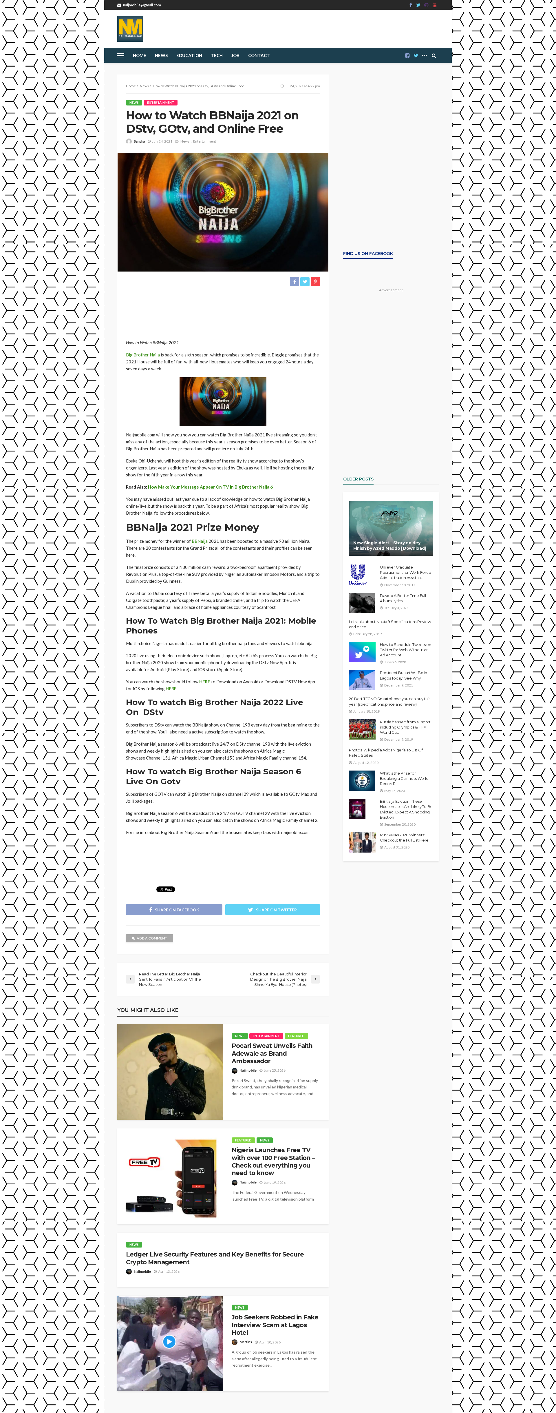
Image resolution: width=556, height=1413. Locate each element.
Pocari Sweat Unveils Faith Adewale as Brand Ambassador (272, 1053)
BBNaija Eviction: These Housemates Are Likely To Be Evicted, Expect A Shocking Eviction (406, 809)
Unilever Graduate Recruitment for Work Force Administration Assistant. (405, 572)
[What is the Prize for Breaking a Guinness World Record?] (362, 781)
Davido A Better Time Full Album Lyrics (403, 598)
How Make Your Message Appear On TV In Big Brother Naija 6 (210, 486)
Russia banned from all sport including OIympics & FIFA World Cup (405, 727)
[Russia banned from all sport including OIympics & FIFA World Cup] (362, 729)
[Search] (434, 55)
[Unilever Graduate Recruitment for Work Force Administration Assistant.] (358, 575)
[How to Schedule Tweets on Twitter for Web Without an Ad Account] (362, 652)
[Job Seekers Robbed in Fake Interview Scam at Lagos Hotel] (170, 1343)
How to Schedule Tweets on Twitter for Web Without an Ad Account (405, 649)
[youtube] (435, 5)
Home (139, 55)
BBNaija (200, 541)
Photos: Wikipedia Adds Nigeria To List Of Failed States (386, 753)
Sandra (139, 141)
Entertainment (160, 102)
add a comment (152, 938)
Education (189, 55)
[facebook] (410, 5)
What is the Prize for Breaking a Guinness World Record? (404, 778)
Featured (296, 1036)
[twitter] (418, 5)
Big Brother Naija (143, 354)
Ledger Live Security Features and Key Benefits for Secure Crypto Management (215, 1258)
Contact (259, 55)
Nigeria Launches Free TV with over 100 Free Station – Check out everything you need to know (273, 1161)
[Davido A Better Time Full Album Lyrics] (362, 603)
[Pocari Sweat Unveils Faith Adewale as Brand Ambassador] (170, 1072)
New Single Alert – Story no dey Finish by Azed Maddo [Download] (389, 545)
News (161, 55)
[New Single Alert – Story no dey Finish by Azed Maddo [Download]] (391, 528)
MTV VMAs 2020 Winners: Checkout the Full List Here (404, 837)
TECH (217, 55)
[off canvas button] (120, 55)
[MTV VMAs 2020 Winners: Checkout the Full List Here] (362, 842)
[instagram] (427, 5)
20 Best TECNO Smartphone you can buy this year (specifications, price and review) (389, 701)
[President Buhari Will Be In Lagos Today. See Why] (362, 680)
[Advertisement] (223, 313)
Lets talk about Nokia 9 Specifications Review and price (390, 624)
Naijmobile (248, 1070)
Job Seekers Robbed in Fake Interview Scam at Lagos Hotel (275, 1325)
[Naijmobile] (130, 29)
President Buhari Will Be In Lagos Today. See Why (403, 675)
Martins (245, 1342)
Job (235, 55)
